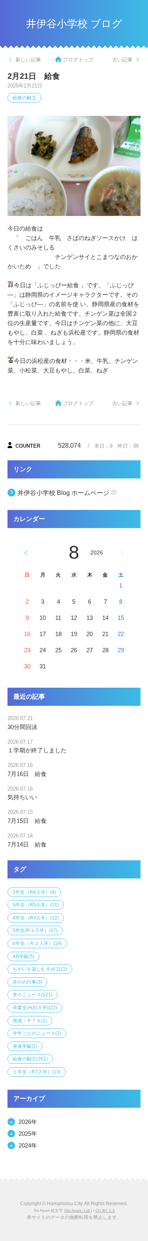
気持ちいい (22, 797)
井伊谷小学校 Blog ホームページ (63, 492)
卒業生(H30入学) (35, 1007)
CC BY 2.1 (105, 1210)
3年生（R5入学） (36, 905)
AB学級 (23, 956)
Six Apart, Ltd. (78, 1210)
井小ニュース (32, 994)
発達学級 (25, 1046)
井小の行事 (27, 982)
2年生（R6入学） (34, 892)
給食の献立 (24, 97)
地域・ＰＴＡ (30, 1020)
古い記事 (122, 60)
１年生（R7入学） (37, 1072)
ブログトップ (78, 60)
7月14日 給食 (27, 844)
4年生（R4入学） (36, 918)
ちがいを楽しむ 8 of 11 (40, 969)
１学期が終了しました (37, 750)
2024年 (28, 1145)
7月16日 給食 (27, 773)
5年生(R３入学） (35, 930)
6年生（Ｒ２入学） (37, 943)
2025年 (28, 1133)
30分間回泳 (22, 727)
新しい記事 (28, 60)
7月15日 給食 (27, 820)
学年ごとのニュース (37, 1033)
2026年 (28, 1121)
